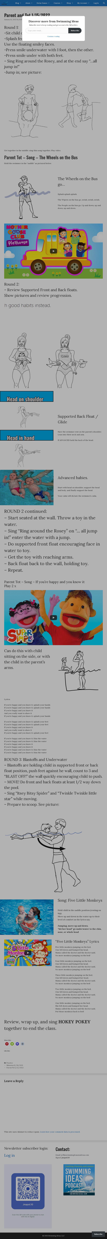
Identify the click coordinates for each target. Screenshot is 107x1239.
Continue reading (53, 36)
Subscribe (75, 30)
